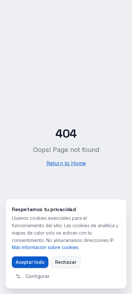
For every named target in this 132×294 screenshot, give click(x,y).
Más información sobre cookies (45, 247)
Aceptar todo (30, 262)
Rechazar (65, 262)
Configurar (37, 276)
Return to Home (66, 163)
